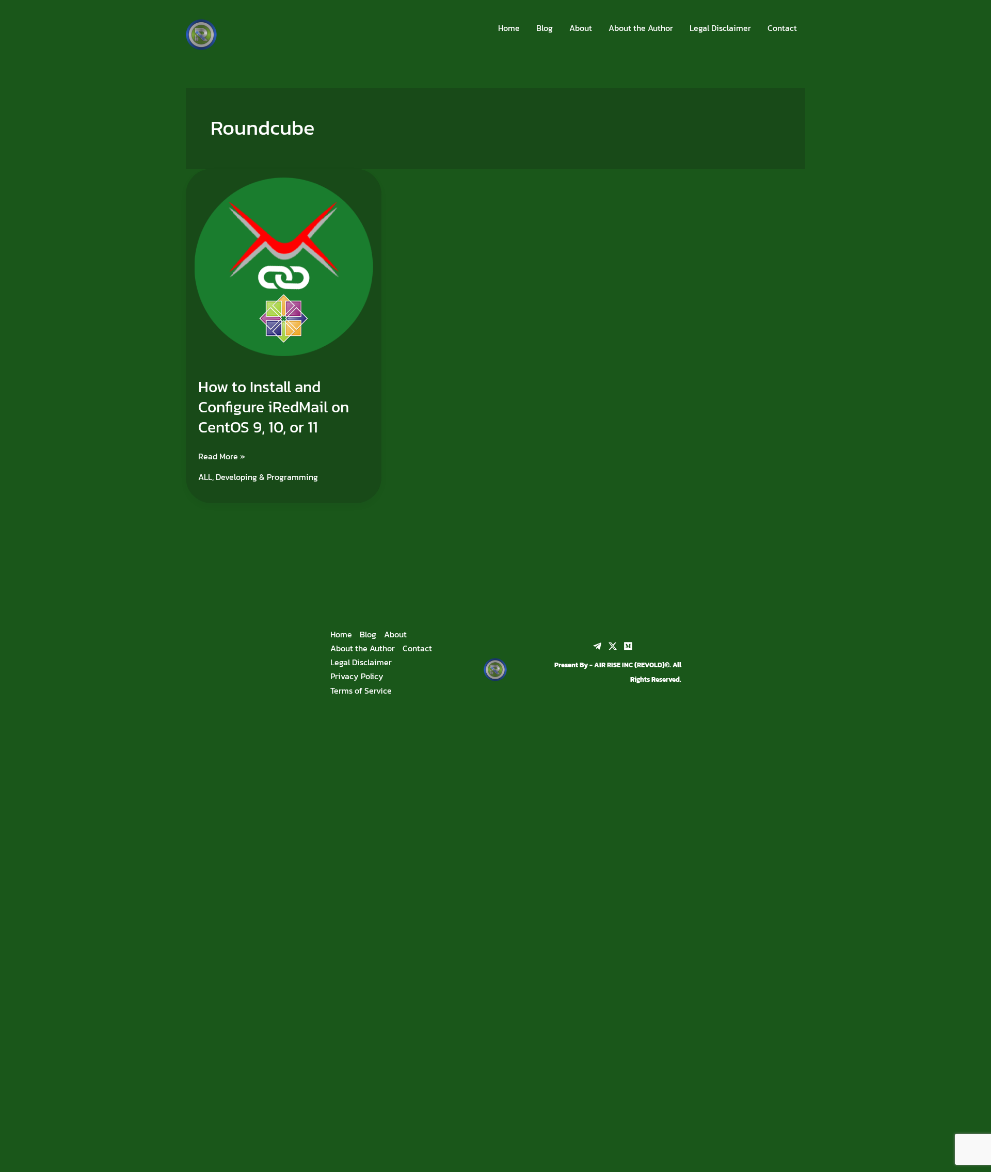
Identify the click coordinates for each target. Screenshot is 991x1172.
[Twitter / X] (612, 646)
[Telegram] (597, 646)
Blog (544, 28)
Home (509, 28)
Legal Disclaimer (720, 28)
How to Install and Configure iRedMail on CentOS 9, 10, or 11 (273, 407)
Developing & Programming (267, 477)
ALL (205, 477)
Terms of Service (361, 690)
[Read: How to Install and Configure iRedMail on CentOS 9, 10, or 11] (283, 265)
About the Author (641, 28)
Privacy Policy (356, 676)
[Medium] (628, 646)
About (580, 28)
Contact (782, 28)
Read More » (221, 455)
